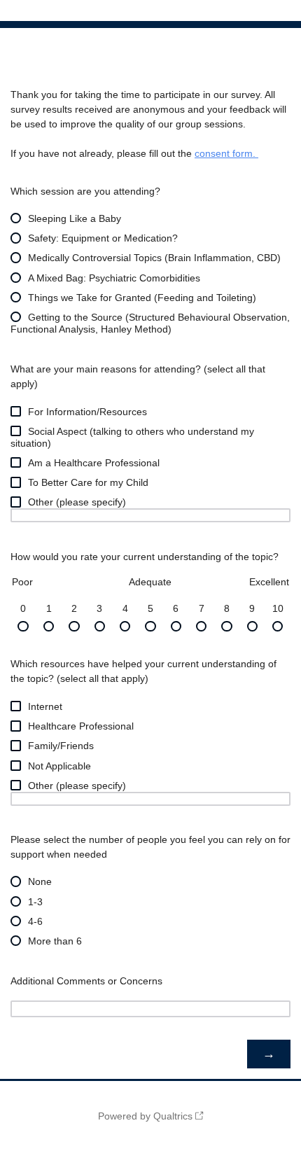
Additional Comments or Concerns (86, 980)
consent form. (226, 153)
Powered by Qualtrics (145, 1116)
